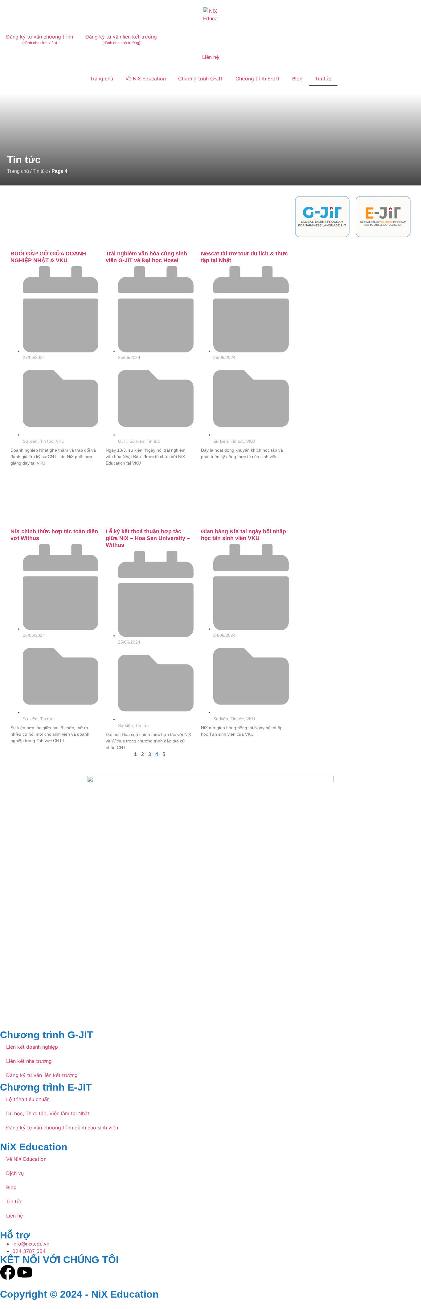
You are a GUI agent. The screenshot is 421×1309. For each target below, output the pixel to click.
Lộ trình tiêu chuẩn (28, 1099)
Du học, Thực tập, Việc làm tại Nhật (47, 1113)
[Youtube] (24, 1272)
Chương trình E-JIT (257, 78)
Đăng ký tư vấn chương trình (39, 39)
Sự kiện (30, 441)
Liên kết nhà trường (29, 1061)
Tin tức (323, 78)
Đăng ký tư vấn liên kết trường (121, 39)
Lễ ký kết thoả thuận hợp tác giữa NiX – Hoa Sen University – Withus (148, 538)
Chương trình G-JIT (200, 78)
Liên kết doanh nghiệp (32, 1047)
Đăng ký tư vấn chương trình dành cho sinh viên (62, 1127)
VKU (60, 441)
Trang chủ (101, 78)
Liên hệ (210, 57)
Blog (297, 78)
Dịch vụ (15, 1173)
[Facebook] (7, 1272)
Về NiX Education (145, 78)
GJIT (122, 441)
